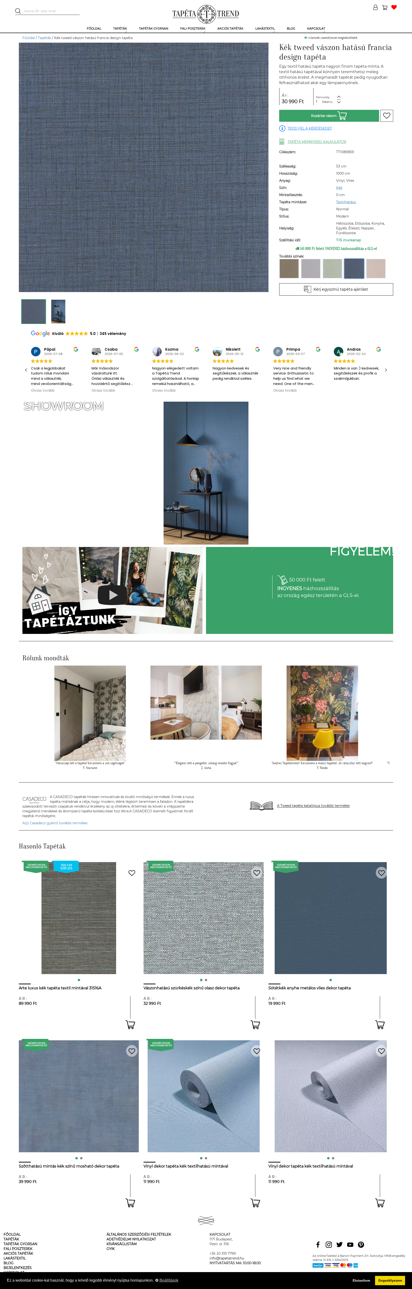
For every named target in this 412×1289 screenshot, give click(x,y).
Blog (9, 1263)
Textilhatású (346, 202)
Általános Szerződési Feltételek (139, 1234)
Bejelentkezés (18, 1268)
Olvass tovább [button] (43, 391)
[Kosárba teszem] (130, 1024)
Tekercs (327, 102)
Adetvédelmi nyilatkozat (131, 1239)
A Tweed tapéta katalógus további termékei (313, 806)
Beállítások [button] (168, 1280)
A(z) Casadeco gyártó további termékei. (55, 823)
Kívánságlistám (122, 1244)
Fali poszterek (18, 1249)
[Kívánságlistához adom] (386, 116)
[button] (385, 370)
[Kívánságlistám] (394, 8)
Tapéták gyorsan (20, 1244)
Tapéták (44, 38)
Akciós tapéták (18, 1253)
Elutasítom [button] (361, 1280)
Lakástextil (15, 1258)
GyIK (111, 1249)
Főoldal (28, 38)
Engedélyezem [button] (390, 1280)
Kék (339, 188)
